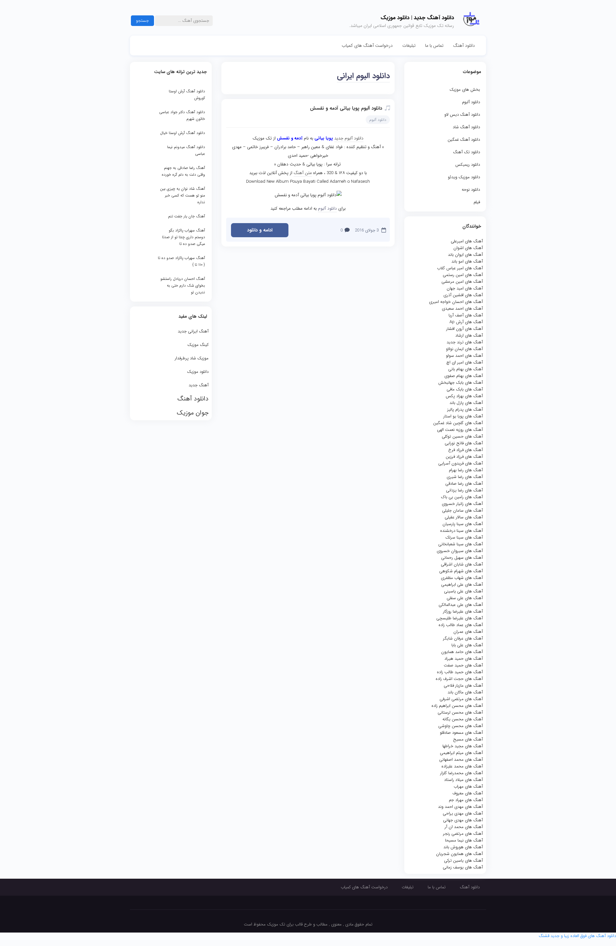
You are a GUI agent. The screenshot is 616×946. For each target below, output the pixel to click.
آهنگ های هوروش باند (463, 847)
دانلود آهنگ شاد (466, 127)
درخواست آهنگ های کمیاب (367, 45)
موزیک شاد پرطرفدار (192, 358)
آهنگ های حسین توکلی (462, 436)
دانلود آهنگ (464, 45)
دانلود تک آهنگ (466, 152)
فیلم (477, 202)
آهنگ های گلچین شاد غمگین (458, 423)
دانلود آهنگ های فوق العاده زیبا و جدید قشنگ (577, 936)
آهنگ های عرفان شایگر (463, 638)
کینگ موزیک (198, 344)
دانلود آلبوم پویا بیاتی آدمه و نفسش (346, 108)
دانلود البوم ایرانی (363, 76)
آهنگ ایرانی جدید (193, 331)
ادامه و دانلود (259, 230)
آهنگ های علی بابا (467, 645)
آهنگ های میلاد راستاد (463, 779)
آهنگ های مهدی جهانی (463, 820)
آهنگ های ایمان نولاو (464, 349)
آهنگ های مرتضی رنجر (463, 833)
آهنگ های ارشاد (469, 335)
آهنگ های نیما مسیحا (464, 840)
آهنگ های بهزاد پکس (464, 396)
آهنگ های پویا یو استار (463, 416)
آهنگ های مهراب (468, 786)
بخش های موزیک (464, 89)
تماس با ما (434, 45)
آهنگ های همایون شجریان (459, 853)
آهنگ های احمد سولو (464, 355)
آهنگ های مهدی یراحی (463, 813)
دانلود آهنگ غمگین (464, 139)
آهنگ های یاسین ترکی (463, 860)
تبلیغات (408, 45)
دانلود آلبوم (471, 102)
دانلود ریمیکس (467, 164)
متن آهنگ (303, 173)
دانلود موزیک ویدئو (464, 177)
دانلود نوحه (471, 189)
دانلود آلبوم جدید (349, 138)
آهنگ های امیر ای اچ (464, 362)
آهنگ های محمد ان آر (464, 827)
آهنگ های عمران (468, 631)
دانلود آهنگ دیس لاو (462, 114)
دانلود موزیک (198, 371)
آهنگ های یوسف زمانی (463, 867)
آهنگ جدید (199, 385)
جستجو (142, 20)
